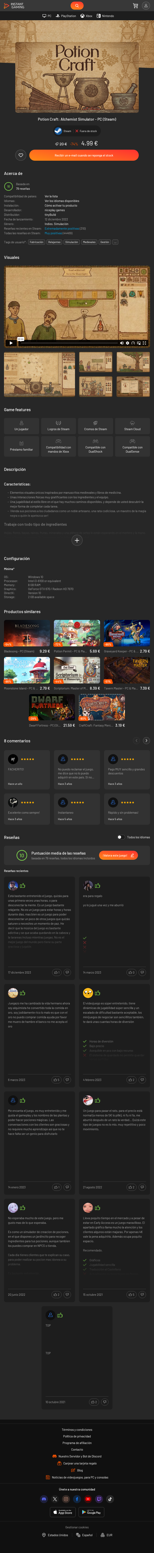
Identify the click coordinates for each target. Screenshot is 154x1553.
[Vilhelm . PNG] (13, 993)
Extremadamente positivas (62, 228)
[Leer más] (39, 924)
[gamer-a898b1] (51, 1315)
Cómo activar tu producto (61, 205)
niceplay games (55, 210)
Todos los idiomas (138, 837)
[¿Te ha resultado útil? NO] (67, 972)
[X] (55, 1499)
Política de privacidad (77, 1436)
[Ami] (88, 1100)
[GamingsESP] (88, 993)
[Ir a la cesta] (135, 6)
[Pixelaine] (13, 1208)
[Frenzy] (13, 802)
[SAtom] (113, 759)
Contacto (77, 1449)
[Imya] (88, 1208)
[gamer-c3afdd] (63, 759)
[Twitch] (99, 1499)
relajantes (54, 242)
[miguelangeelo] (13, 759)
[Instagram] (66, 1499)
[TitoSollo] (13, 886)
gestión (104, 242)
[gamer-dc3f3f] (13, 1100)
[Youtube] (88, 1499)
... (115, 242)
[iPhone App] (63, 1512)
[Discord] (44, 1499)
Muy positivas (54, 233)
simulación (71, 242)
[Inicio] (14, 6)
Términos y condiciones (77, 1429)
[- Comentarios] (136, 740)
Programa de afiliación (77, 1443)
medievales (89, 242)
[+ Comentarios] (146, 740)
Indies (49, 224)
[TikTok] (110, 1499)
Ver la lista (51, 196)
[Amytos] (88, 886)
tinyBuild (50, 214)
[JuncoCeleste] (113, 802)
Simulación (61, 224)
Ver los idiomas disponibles (62, 201)
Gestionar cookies (77, 1527)
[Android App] (91, 1512)
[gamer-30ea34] (63, 802)
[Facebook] (77, 1499)
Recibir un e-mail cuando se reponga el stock (84, 155)
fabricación (36, 242)
